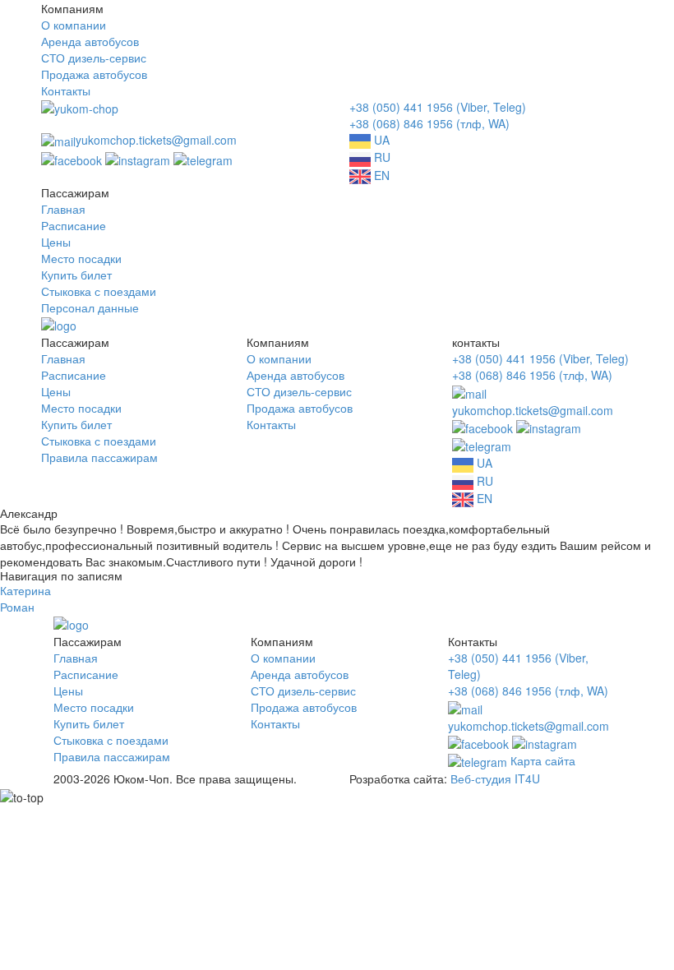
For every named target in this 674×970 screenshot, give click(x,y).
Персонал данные (90, 307)
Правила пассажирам (99, 457)
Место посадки (81, 258)
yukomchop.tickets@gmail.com (156, 140)
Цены (56, 241)
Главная (63, 209)
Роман (17, 606)
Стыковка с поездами (98, 291)
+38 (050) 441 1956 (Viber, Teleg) (437, 107)
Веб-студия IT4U (495, 778)
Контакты (65, 90)
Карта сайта (542, 760)
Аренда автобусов (90, 41)
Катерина (25, 590)
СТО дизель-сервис (93, 57)
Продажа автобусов (94, 74)
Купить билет (76, 274)
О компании (73, 24)
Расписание (73, 225)
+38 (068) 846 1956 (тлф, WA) (429, 123)
